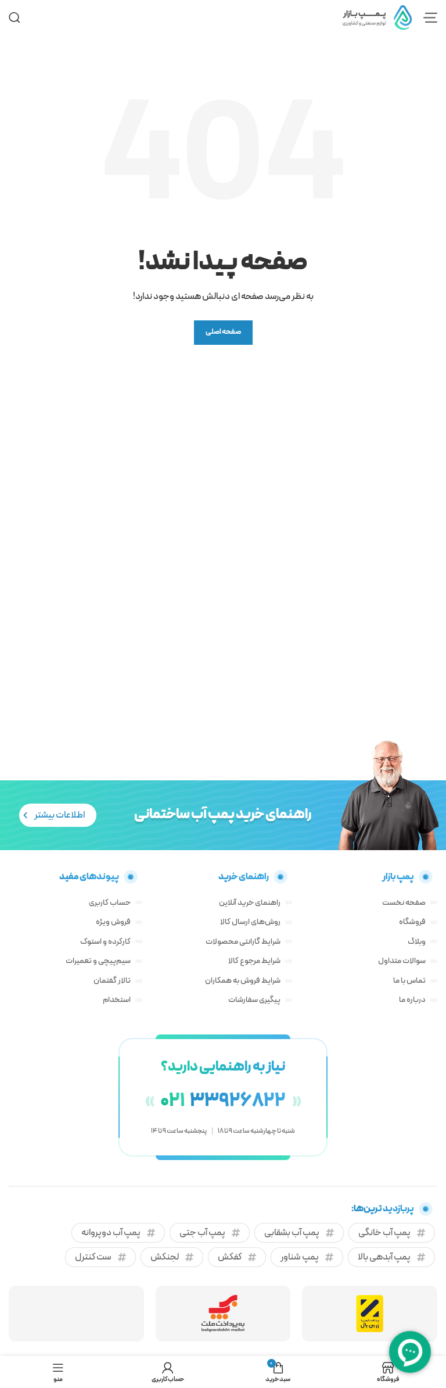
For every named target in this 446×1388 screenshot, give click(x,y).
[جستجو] (14, 17)
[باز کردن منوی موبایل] (430, 17)
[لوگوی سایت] (377, 17)
